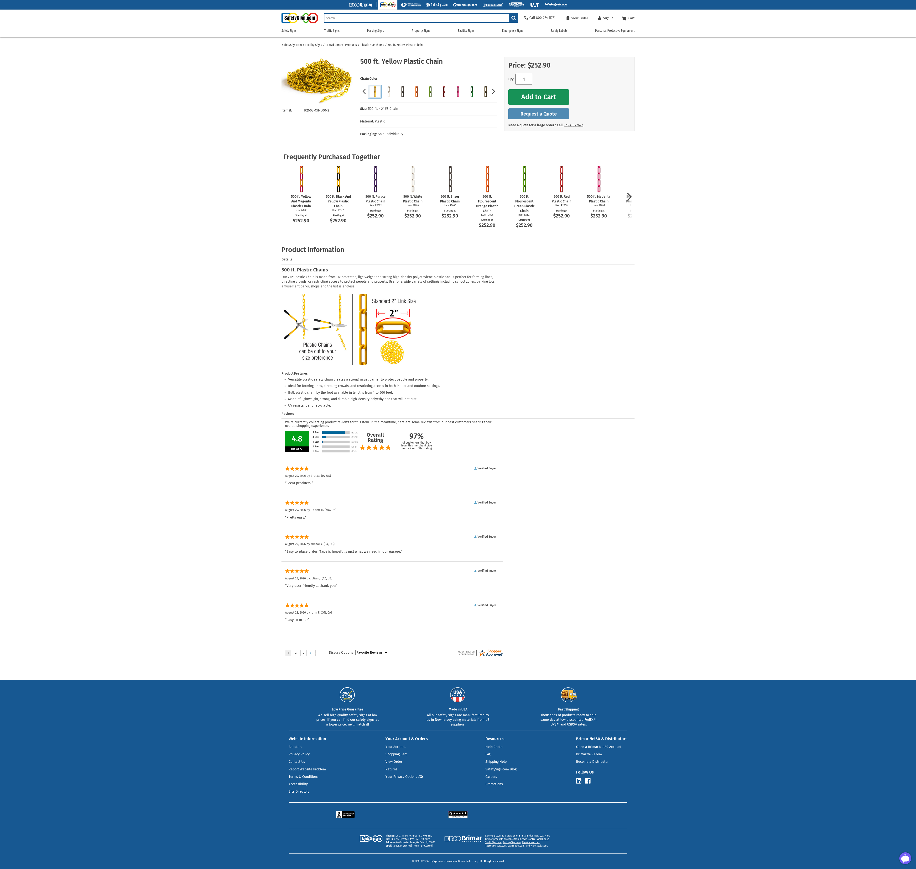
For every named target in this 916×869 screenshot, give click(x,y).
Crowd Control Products (341, 45)
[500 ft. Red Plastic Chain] (444, 91)
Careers (491, 777)
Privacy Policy (299, 754)
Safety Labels (559, 31)
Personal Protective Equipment (615, 31)
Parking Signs (375, 31)
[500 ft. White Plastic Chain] (388, 91)
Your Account (395, 747)
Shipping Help (496, 762)
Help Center (494, 747)
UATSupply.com (516, 845)
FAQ (488, 754)
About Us (295, 747)
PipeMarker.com (530, 842)
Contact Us (297, 762)
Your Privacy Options (401, 777)
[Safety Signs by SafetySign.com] (299, 23)
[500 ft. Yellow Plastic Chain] (375, 91)
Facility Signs (313, 45)
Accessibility (298, 784)
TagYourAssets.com (495, 845)
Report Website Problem (307, 769)
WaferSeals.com (539, 845)
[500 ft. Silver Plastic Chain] (402, 91)
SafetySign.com (292, 45)
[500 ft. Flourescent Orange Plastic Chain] (416, 91)
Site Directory (299, 792)
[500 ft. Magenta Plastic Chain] (458, 91)
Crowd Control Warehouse (534, 839)
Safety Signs (289, 31)
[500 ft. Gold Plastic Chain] (485, 91)
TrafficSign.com (493, 842)
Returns (391, 769)
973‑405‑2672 (573, 125)
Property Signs (421, 31)
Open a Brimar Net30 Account (598, 747)
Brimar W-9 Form (589, 754)
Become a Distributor (592, 762)
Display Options (341, 653)
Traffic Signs (332, 31)
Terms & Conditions (303, 777)
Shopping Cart (396, 754)
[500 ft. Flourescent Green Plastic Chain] (430, 91)
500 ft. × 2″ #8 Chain (383, 109)
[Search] (513, 18)
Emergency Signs (512, 31)
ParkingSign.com (512, 842)
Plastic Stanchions (372, 45)
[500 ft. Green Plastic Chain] (471, 91)
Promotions (494, 784)
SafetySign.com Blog (500, 769)
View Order (393, 762)
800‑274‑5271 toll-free (405, 835)
